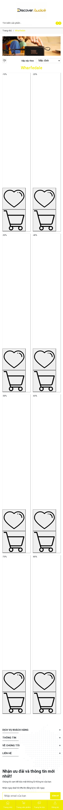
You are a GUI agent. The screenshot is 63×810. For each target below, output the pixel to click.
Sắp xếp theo (27, 61)
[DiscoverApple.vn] (31, 10)
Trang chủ (7, 30)
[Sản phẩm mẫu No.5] (16, 467)
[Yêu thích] (14, 199)
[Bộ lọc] (4, 60)
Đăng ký (55, 796)
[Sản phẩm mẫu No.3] (16, 306)
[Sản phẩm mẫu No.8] (47, 628)
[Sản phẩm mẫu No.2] (47, 145)
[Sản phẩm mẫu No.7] (16, 628)
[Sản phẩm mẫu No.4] (47, 306)
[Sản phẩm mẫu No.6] (47, 467)
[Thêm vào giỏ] (14, 220)
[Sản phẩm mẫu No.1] (16, 145)
